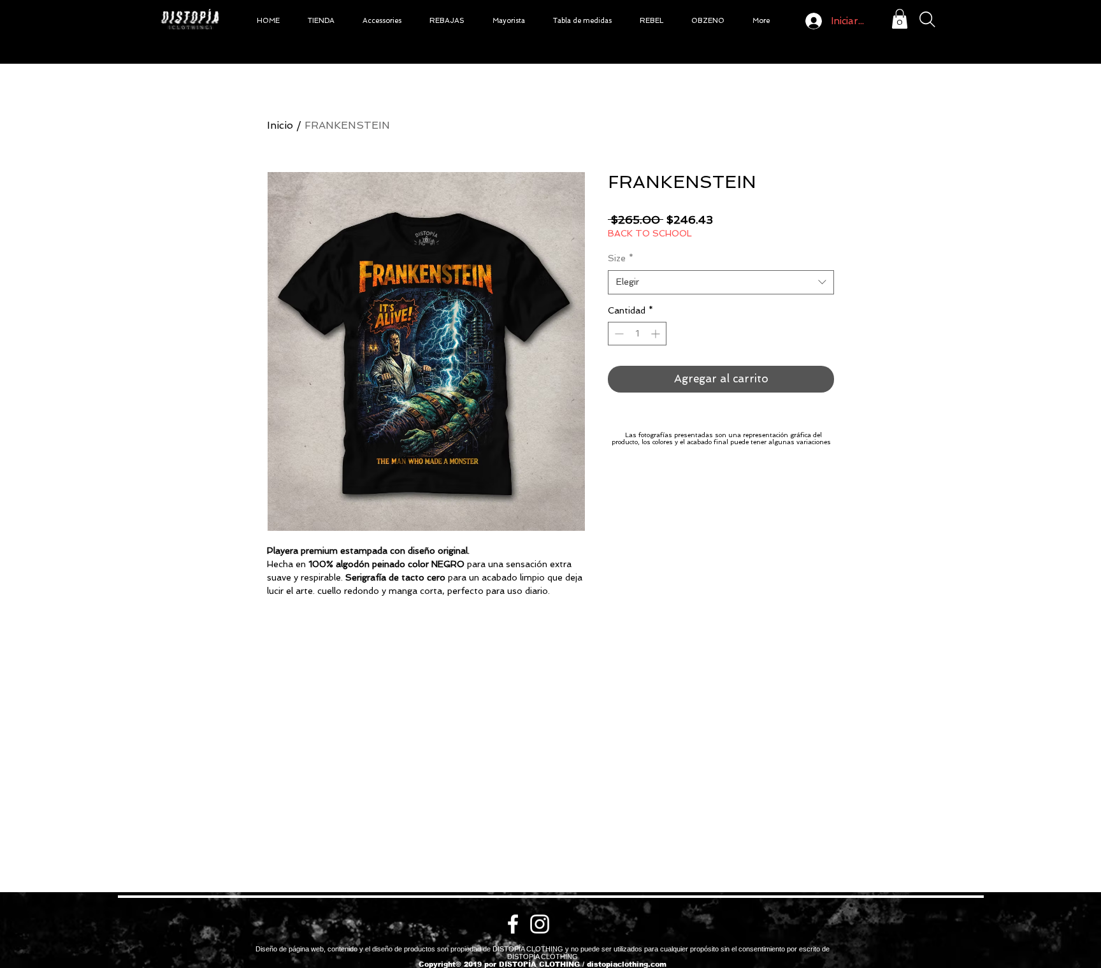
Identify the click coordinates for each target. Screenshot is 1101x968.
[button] (321, 21)
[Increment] (657, 333)
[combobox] (721, 282)
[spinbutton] (637, 333)
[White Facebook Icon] (513, 924)
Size (620, 258)
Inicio (280, 125)
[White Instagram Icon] (539, 924)
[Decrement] (618, 333)
